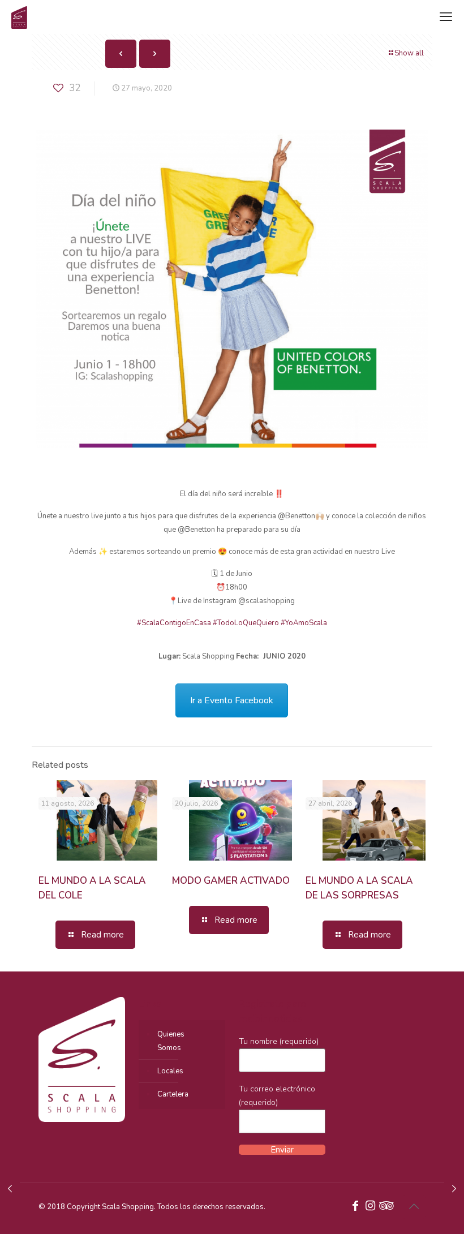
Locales (170, 1071)
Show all (409, 53)
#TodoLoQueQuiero (246, 623)
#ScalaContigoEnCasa (174, 623)
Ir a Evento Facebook (231, 700)
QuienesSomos (170, 1041)
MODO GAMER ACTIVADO (231, 880)
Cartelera (172, 1094)
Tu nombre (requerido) (279, 1041)
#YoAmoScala (304, 623)
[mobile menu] (446, 17)
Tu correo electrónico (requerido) (277, 1095)
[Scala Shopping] (19, 17)
